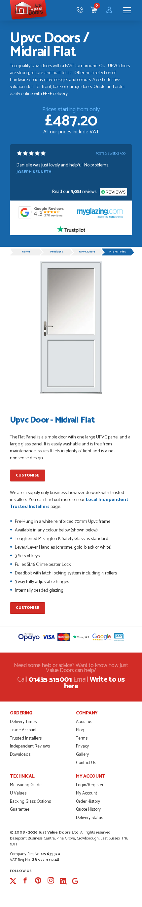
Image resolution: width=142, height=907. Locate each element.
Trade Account (23, 730)
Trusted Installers (26, 738)
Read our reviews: (75, 192)
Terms (82, 738)
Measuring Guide (26, 785)
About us (84, 721)
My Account (86, 793)
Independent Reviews (30, 746)
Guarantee (19, 809)
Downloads (20, 754)
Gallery (82, 754)
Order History (88, 801)
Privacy (82, 746)
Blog (80, 730)
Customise (27, 475)
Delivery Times (23, 721)
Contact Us (86, 762)
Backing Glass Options (30, 801)
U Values (18, 793)
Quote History (88, 809)
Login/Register (89, 785)
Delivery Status (89, 817)
